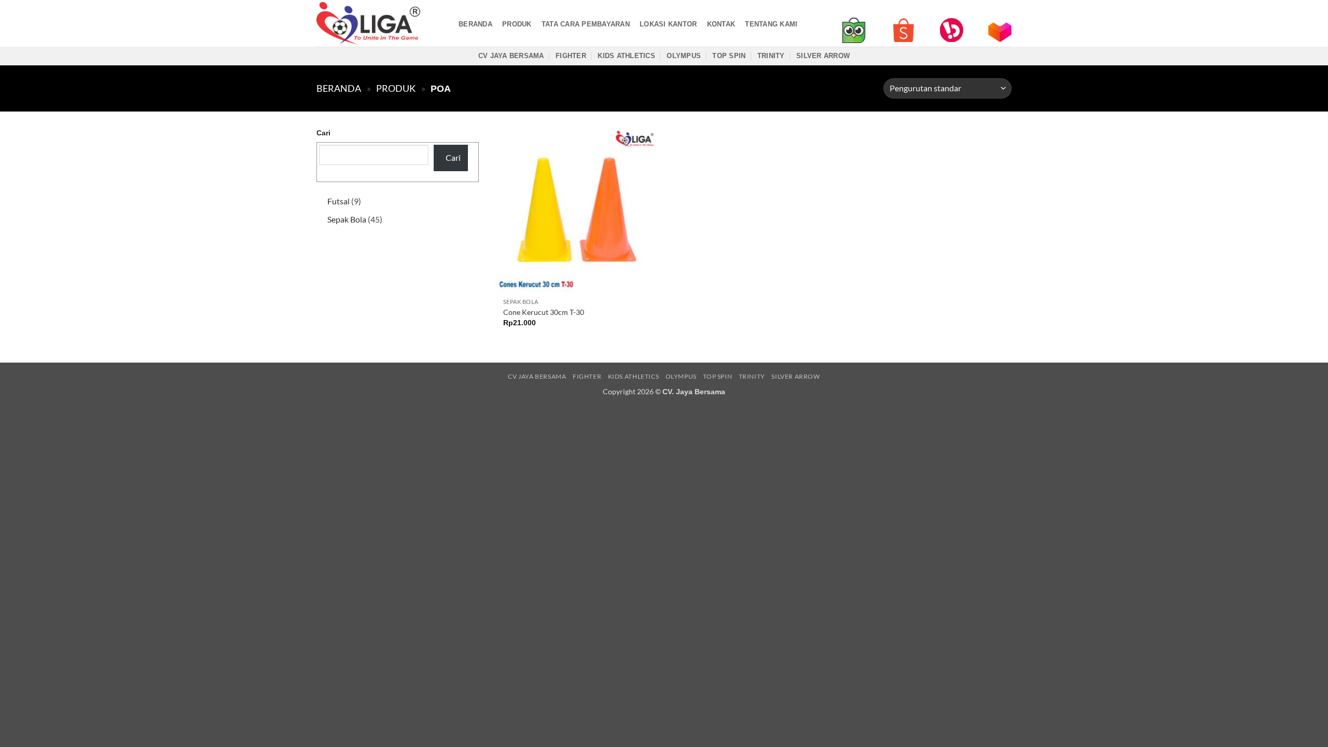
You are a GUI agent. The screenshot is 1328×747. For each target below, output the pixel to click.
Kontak (721, 24)
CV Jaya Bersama (511, 56)
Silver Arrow (823, 56)
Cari (323, 133)
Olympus (684, 56)
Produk (517, 24)
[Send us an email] (1005, 10)
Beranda (475, 24)
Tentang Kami (771, 24)
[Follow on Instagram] (978, 10)
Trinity (771, 56)
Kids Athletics (626, 56)
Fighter (571, 56)
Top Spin (728, 56)
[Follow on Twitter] (991, 10)
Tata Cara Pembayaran (586, 24)
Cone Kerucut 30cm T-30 (543, 312)
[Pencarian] (445, 24)
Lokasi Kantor (668, 24)
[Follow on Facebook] (964, 10)
